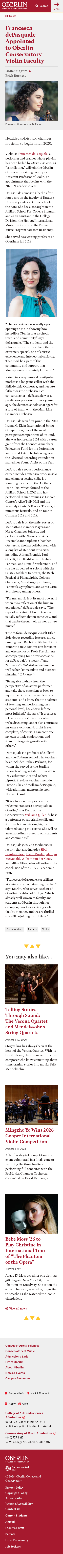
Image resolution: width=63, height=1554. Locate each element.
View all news (18, 1308)
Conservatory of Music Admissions (29, 1433)
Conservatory (15, 929)
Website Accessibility (19, 1503)
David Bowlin (35, 854)
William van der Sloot (36, 859)
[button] (42, 6)
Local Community (16, 1540)
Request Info (16, 1393)
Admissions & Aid (17, 1356)
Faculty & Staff (14, 1527)
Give (25, 1403)
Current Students (16, 1515)
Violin (45, 929)
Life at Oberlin (14, 1361)
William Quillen (36, 815)
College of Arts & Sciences (22, 1345)
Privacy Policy (14, 1487)
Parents (10, 1534)
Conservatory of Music (20, 1351)
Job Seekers (13, 1546)
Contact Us (12, 1509)
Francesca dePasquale (33, 154)
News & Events (15, 1372)
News (12, 16)
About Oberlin (14, 1367)
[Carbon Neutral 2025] (31, 1469)
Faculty (32, 929)
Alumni (10, 1521)
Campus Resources (17, 1378)
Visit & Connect (40, 1393)
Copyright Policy (16, 1493)
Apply (12, 1403)
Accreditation (14, 1498)
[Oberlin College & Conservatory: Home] (14, 6)
